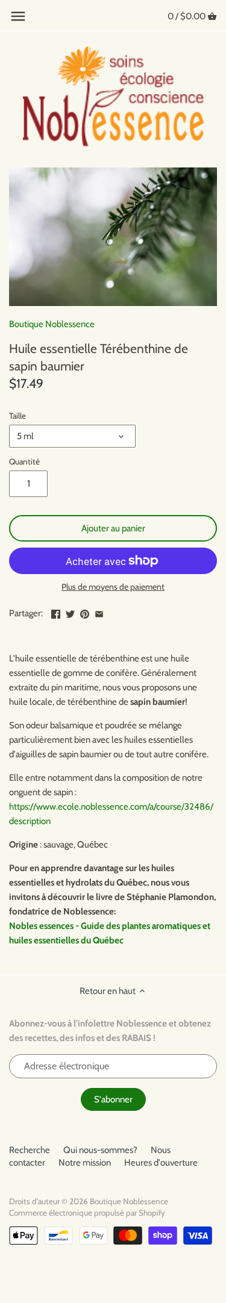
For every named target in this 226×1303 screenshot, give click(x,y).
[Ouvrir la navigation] (18, 16)
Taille (17, 415)
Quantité (24, 461)
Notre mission (84, 1162)
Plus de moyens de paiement (113, 587)
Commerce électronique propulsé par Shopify (87, 1212)
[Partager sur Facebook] (55, 612)
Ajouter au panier (113, 528)
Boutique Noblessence (52, 324)
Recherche (29, 1150)
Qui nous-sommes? (100, 1150)
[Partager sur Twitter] (70, 612)
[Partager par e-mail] (99, 612)
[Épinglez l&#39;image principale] (84, 612)
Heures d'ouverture (161, 1162)
